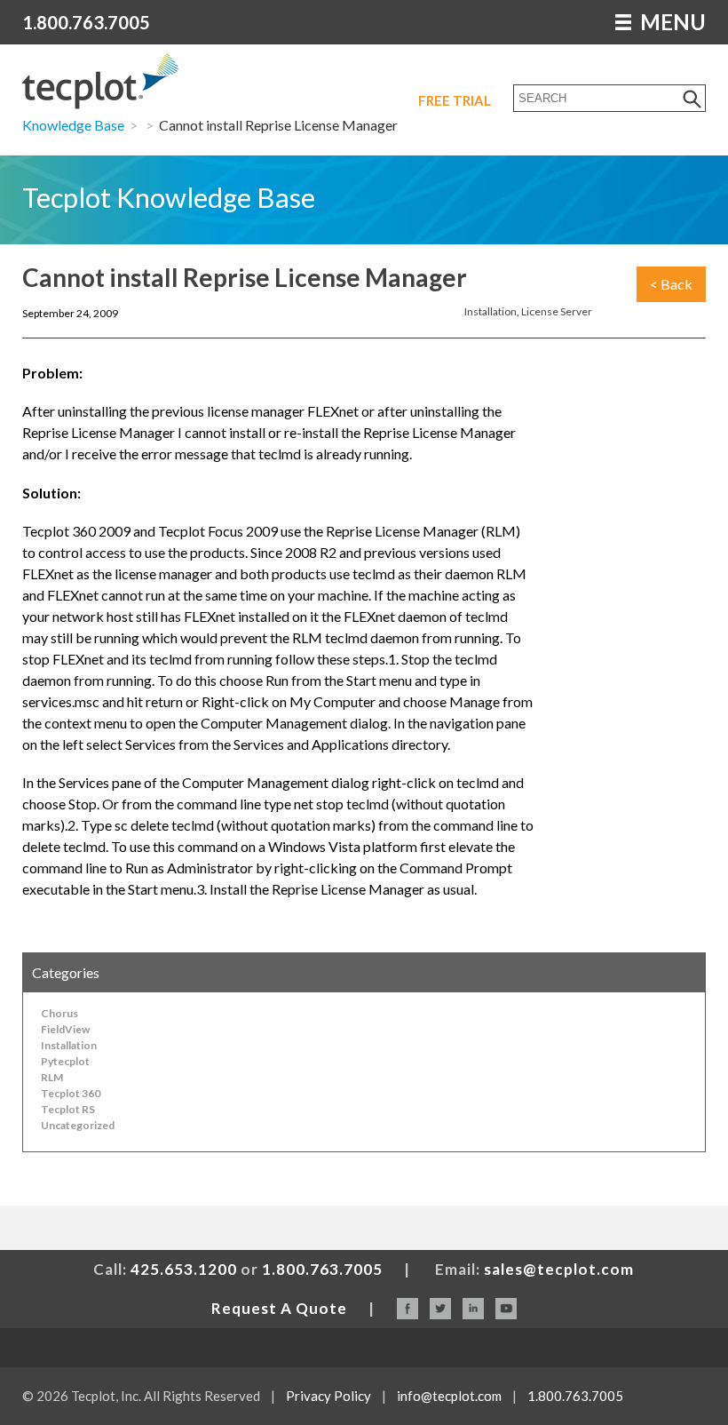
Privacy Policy (328, 1396)
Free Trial (454, 100)
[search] (692, 98)
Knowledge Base (73, 124)
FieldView (65, 1029)
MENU (671, 22)
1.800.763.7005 (86, 22)
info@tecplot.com (449, 1396)
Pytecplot (65, 1061)
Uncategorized (78, 1125)
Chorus (59, 1013)
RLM (52, 1077)
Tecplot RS (68, 1109)
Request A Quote (279, 1308)
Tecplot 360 (70, 1093)
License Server (556, 311)
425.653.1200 (184, 1269)
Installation (490, 311)
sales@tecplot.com (559, 1269)
